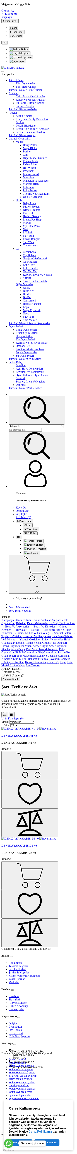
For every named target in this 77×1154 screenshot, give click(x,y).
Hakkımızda (15, 962)
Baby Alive (29, 203)
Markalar (14, 982)
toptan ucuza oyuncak (21, 1069)
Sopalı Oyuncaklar (26, 352)
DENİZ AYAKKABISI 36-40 (19, 845)
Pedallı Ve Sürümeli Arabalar (32, 128)
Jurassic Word (31, 174)
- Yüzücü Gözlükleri (28, 639)
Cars (25, 154)
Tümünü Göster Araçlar (22, 135)
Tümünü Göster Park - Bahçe (25, 388)
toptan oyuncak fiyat (20, 1091)
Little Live (29, 264)
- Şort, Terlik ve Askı (62, 623)
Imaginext (28, 170)
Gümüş (5, 662)
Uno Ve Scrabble (32, 196)
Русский (27, 57)
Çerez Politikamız (40, 1131)
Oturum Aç (7, 10)
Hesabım (14, 996)
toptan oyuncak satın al (22, 1065)
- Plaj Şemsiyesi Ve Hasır (55, 629)
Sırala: (5, 721)
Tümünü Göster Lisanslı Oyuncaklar (29, 323)
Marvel (27, 222)
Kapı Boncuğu (50, 662)
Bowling (21, 365)
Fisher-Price (30, 164)
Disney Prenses (31, 209)
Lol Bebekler (30, 268)
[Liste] (4, 714)
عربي (21, 61)
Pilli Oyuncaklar (28, 652)
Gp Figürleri (30, 261)
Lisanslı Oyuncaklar (20, 138)
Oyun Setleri (16, 326)
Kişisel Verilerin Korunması (24, 975)
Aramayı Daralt (10, 679)
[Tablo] (12, 714)
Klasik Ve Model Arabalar (30, 99)
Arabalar (13, 93)
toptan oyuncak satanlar (22, 1088)
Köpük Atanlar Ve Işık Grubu (33, 642)
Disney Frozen (31, 206)
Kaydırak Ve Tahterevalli (30, 371)
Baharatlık (34, 658)
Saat (28, 665)
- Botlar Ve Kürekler (42, 626)
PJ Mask (28, 232)
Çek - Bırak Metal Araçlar (30, 96)
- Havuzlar (19, 629)
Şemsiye (42, 655)
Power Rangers (31, 238)
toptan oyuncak (17, 1062)
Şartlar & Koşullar (19, 972)
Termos (35, 665)
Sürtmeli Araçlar (25, 106)
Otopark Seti (23, 345)
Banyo (44, 658)
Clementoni (29, 300)
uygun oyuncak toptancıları (24, 1098)
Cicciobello (29, 251)
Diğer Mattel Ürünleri (35, 157)
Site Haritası (15, 1029)
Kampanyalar (16, 1009)
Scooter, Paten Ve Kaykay (30, 132)
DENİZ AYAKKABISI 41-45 (19, 735)
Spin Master (30, 319)
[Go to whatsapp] (8, 1143)
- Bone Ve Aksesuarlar (15, 626)
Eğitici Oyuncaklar (52, 639)
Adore (26, 287)
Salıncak (20, 378)
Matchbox (28, 177)
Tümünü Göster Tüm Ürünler (25, 89)
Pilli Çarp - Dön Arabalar (30, 102)
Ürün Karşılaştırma (19, 1036)
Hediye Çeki (16, 1033)
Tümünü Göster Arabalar (23, 109)
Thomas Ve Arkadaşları (36, 193)
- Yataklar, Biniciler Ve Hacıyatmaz (30, 636)
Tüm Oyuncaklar (25, 83)
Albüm (14, 658)
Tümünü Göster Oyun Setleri (25, 358)
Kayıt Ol (21, 507)
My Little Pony (31, 226)
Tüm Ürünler (16, 80)
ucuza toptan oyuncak (21, 1078)
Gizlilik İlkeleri (17, 969)
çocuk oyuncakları (19, 1085)
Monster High (31, 183)
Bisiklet (20, 122)
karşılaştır (6, 17)
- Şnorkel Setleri (60, 633)
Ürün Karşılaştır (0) (12, 718)
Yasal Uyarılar (17, 978)
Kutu (70, 662)
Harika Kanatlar (32, 303)
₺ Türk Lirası (16, 32)
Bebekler (21, 623)
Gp (17, 248)
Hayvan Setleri (24, 336)
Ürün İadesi (15, 1026)
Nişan (21, 665)
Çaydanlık (54, 658)
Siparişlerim (15, 999)
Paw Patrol (29, 316)
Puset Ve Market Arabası (30, 349)
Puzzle (62, 652)
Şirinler (27, 277)
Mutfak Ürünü (9, 665)
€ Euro (13, 27)
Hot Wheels (29, 167)
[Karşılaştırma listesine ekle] (29, 822)
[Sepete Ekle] (29, 765)
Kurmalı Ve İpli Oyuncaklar (31, 342)
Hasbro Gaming (32, 216)
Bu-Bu (27, 297)
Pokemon (28, 187)
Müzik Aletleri (33, 645)
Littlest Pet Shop (32, 219)
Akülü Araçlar (24, 115)
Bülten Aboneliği (18, 1005)
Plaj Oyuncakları (47, 652)
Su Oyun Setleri (25, 355)
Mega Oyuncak (31, 310)
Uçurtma (21, 384)
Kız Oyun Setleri (25, 339)
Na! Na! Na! (30, 271)
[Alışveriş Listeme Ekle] (29, 794)
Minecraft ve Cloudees (36, 180)
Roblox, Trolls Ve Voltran (37, 274)
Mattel (19, 141)
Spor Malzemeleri (26, 655)
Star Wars (28, 242)
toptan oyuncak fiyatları (22, 1072)
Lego (26, 307)
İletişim (13, 1023)
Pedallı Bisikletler (26, 125)
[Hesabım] (35, 486)
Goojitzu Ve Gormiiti (35, 258)
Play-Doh (28, 235)
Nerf (25, 229)
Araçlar (13, 112)
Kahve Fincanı (33, 662)
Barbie (26, 151)
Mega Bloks (30, 148)
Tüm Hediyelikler (26, 86)
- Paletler (33, 629)
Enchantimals (30, 161)
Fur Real (28, 213)
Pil (16, 652)
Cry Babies (29, 255)
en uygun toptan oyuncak (23, 1075)
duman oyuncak (18, 1059)
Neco (26, 313)
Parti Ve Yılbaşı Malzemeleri (42, 649)
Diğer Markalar (24, 284)
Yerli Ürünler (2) (14, 675)
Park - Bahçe (16, 362)
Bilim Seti (28, 290)
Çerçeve (65, 658)
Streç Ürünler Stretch (35, 281)
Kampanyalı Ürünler (13, 620)
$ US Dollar (16, 36)
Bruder (27, 294)
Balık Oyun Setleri (26, 329)
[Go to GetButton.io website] (8, 1150)
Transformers (30, 245)
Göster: (5, 725)
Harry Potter (30, 145)
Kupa (63, 662)
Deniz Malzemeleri (19, 607)
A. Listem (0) (9, 13)
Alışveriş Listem (18, 1002)
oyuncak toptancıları (20, 1095)
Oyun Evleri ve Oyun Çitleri (32, 375)
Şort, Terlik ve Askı (20, 610)
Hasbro (20, 200)
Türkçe (24, 49)
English (25, 53)
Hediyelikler (17, 662)
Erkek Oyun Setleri (27, 332)
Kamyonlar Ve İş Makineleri (32, 119)
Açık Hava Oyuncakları (29, 368)
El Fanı (23, 658)
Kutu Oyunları (58, 642)
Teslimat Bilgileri (18, 966)
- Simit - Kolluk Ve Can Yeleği (31, 633)
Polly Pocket (30, 190)
